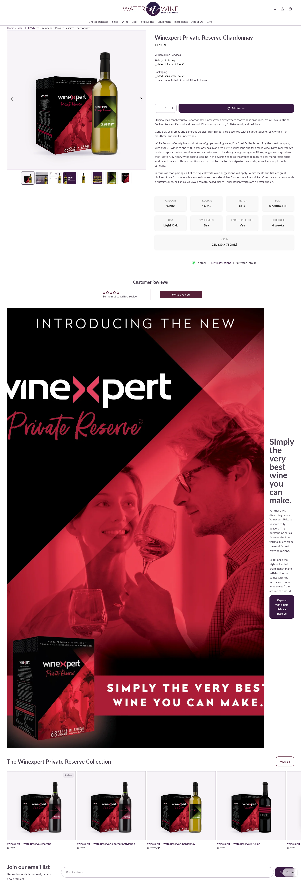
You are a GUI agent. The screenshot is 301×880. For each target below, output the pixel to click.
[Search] (275, 9)
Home (10, 27)
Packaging (161, 71)
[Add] (140, 834)
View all (285, 761)
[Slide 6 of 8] (97, 178)
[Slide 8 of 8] (125, 178)
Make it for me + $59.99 (171, 64)
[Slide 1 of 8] (28, 178)
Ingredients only (166, 60)
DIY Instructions (221, 262)
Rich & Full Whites (28, 27)
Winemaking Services (168, 54)
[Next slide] (142, 100)
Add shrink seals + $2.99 (171, 75)
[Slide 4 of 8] (69, 178)
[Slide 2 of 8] (42, 178)
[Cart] (290, 9)
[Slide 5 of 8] (83, 178)
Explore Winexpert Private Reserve (281, 607)
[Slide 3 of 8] (55, 178)
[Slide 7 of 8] (111, 178)
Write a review (181, 294)
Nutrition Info (244, 262)
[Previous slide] (11, 100)
